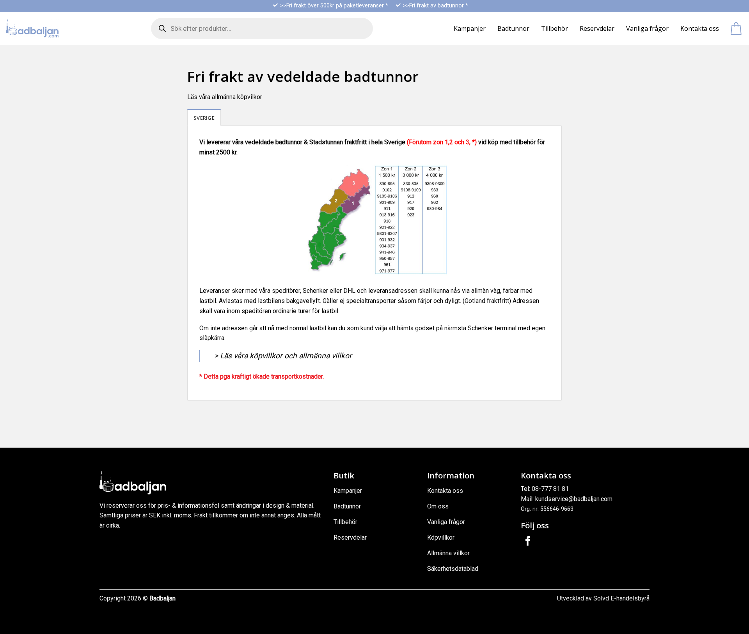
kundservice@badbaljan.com (573, 499)
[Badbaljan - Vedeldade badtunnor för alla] (32, 28)
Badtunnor (513, 28)
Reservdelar (597, 28)
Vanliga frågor (647, 28)
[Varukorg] (737, 28)
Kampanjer (470, 28)
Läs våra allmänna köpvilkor (224, 97)
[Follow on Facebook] (527, 542)
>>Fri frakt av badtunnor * (435, 5)
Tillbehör (554, 28)
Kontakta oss (699, 28)
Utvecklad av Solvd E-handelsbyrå (603, 598)
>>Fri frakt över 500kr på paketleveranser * (334, 5)
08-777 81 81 (550, 488)
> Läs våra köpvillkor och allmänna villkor (283, 355)
